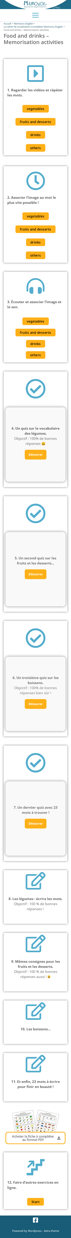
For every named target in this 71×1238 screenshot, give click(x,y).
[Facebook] (35, 1220)
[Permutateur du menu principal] (35, 15)
